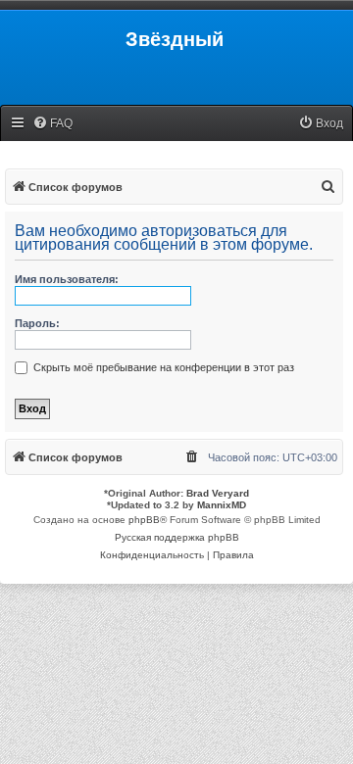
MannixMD (221, 505)
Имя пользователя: (67, 279)
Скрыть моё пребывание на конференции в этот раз (162, 367)
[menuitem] (52, 124)
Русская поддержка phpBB (177, 537)
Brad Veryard (217, 493)
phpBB (144, 519)
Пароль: (37, 323)
